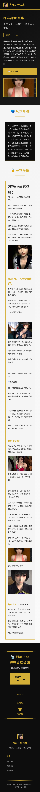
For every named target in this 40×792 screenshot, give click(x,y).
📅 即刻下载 (13, 71)
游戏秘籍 (10, 766)
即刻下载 (10, 770)
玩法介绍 (10, 762)
